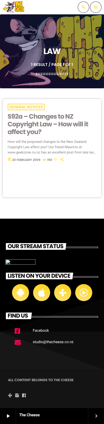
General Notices (26, 107)
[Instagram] (17, 396)
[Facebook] (24, 396)
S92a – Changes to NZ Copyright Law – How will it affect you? (48, 124)
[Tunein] (10, 396)
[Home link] (14, 7)
